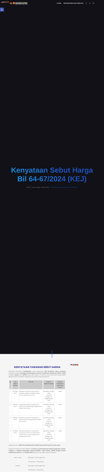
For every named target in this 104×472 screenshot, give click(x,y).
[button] (2, 10)
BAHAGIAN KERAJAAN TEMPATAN (73, 3)
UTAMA (59, 3)
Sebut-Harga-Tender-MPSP (40, 187)
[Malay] (71, 365)
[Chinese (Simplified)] (77, 365)
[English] (73, 365)
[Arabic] (75, 365)
